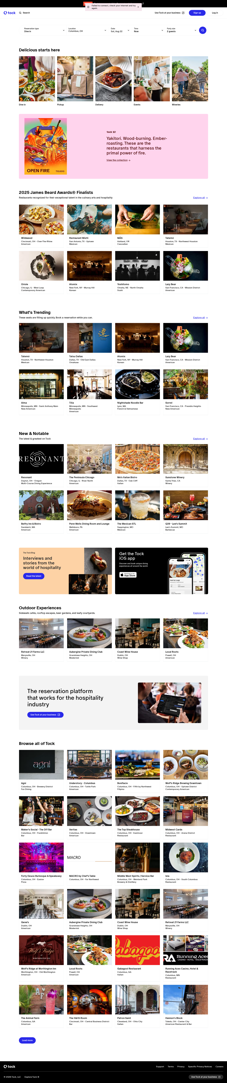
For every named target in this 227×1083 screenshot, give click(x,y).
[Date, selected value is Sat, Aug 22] (128, 30)
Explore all (199, 197)
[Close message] (138, 7)
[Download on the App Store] (138, 575)
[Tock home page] (10, 12)
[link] (41, 226)
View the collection (117, 160)
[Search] (202, 30)
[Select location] (105, 30)
